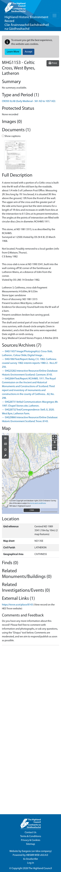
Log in (30, 863)
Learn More (13, 51)
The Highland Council (40, 868)
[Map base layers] (5, 444)
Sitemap (30, 844)
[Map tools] (5, 456)
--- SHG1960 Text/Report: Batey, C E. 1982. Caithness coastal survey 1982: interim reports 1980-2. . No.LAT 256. (29, 363)
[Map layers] (5, 438)
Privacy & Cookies (30, 840)
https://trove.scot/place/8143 (17, 605)
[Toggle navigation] (54, 15)
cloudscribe (31, 859)
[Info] (5, 450)
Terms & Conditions (30, 836)
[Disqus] (30, 688)
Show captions (12, 136)
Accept (28, 51)
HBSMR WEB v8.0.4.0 (37, 855)
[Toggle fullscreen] (54, 437)
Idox (37, 851)
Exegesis (26, 851)
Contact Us (30, 832)
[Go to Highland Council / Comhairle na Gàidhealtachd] (15, 6)
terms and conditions (38, 503)
